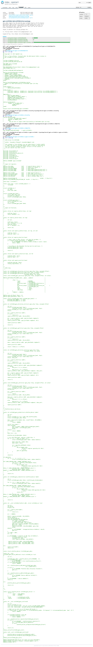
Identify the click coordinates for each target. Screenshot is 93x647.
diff (25, 7)
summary (5, 7)
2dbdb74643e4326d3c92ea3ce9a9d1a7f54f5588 (19, 16)
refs (10, 7)
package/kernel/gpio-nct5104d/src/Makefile (18, 40)
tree (17, 7)
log (13, 7)
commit (21, 7)
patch (31, 15)
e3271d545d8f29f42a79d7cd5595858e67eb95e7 (19, 17)
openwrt (15, 2)
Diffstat (4, 36)
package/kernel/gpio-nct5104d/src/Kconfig (17, 39)
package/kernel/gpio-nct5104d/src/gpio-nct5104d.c (19, 42)
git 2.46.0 (45, 645)
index (7, 2)
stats (29, 7)
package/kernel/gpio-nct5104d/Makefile (17, 38)
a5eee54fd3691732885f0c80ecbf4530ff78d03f (19, 15)
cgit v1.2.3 (41, 645)
